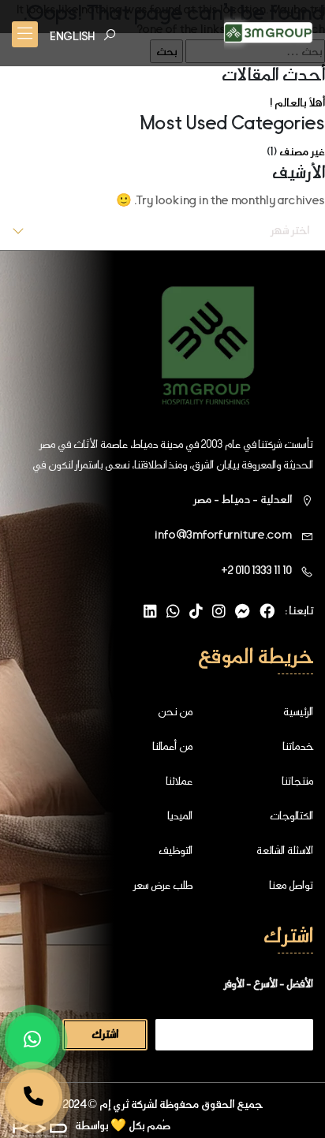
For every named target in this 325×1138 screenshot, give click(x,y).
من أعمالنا (172, 746)
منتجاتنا (297, 780)
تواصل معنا (291, 885)
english (72, 36)
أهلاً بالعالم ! (297, 102)
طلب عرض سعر (162, 885)
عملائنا (179, 780)
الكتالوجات (291, 815)
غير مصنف (302, 151)
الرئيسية (298, 711)
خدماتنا (297, 746)
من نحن (175, 711)
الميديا (179, 815)
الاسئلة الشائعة (284, 850)
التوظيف (175, 850)
